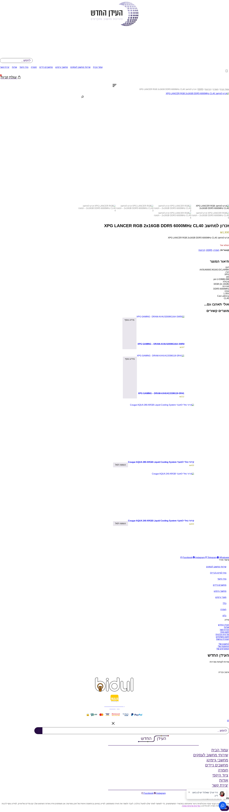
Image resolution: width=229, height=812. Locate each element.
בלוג (224, 615)
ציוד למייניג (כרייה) (218, 573)
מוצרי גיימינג (220, 597)
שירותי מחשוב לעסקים (80, 67)
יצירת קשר (4, 67)
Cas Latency (223, 296)
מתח (227, 291)
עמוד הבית (98, 67)
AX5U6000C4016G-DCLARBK (214, 270)
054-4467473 (215, 665)
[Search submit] (38, 730)
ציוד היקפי (23, 67)
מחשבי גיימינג (61, 67)
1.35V (226, 293)
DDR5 (200, 89)
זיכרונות (208, 89)
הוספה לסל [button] (120, 465)
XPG (226, 274)
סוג (227, 277)
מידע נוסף (129, 320)
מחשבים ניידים (46, 67)
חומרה (34, 67)
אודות (14, 67)
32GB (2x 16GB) (221, 284)
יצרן (227, 272)
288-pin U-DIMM (221, 279)
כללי (224, 603)
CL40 (226, 298)
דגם (227, 267)
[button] (82, 96)
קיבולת (226, 281)
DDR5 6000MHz (221, 289)
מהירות (226, 286)
